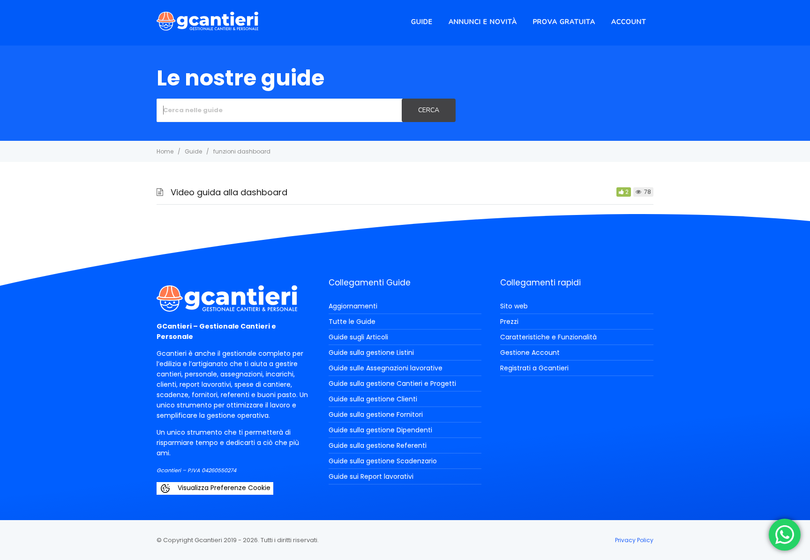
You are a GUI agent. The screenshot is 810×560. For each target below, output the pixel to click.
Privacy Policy (634, 540)
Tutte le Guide (352, 321)
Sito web (514, 306)
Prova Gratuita (564, 21)
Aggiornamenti (353, 306)
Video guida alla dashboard (229, 192)
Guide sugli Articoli (358, 337)
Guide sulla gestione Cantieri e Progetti (392, 383)
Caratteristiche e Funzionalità (548, 337)
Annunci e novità (483, 21)
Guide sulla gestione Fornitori (376, 414)
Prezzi (509, 321)
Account (628, 21)
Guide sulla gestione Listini (371, 352)
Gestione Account (530, 352)
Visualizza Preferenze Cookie (223, 487)
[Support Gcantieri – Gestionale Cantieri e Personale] (207, 28)
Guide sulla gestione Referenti (378, 445)
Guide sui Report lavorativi (371, 476)
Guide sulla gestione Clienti (373, 399)
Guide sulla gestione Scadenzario (383, 461)
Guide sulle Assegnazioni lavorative (385, 368)
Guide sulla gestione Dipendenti (380, 430)
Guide (422, 21)
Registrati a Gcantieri (534, 368)
